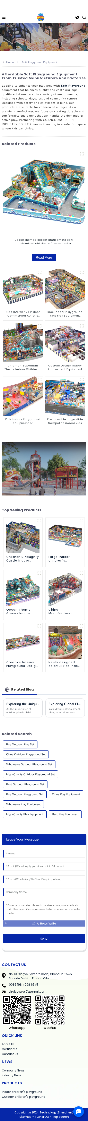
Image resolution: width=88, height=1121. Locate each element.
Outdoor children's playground (23, 1097)
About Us (8, 1044)
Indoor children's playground (22, 1092)
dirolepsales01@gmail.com (27, 992)
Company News (13, 1070)
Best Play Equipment (65, 814)
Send (43, 939)
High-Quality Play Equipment (24, 814)
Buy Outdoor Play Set (20, 744)
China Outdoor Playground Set (26, 754)
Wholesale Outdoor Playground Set (29, 764)
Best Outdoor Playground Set (25, 784)
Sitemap (25, 1117)
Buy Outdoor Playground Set (24, 794)
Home (10, 62)
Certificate (9, 1049)
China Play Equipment (66, 794)
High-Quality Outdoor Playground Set (30, 774)
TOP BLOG (42, 1117)
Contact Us (10, 1054)
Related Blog (22, 689)
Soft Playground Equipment (39, 62)
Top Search (60, 1117)
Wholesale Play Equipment (23, 804)
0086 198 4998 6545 (23, 985)
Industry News (11, 1075)
